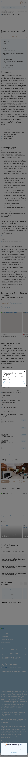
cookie (20, 744)
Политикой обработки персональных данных (14, 749)
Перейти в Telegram (14, 382)
